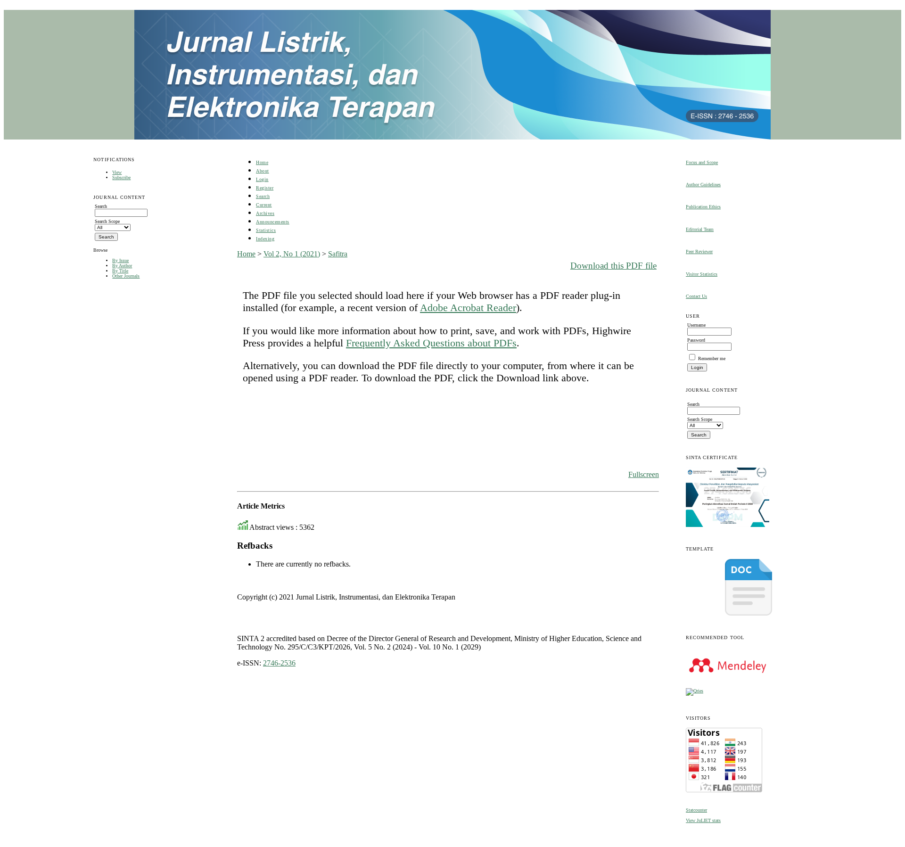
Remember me (711, 358)
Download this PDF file (613, 266)
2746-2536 (279, 663)
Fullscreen (643, 474)
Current (264, 204)
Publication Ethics (703, 206)
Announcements (272, 221)
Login (262, 179)
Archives (265, 213)
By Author (122, 265)
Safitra (337, 254)
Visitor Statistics (701, 274)
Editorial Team (700, 229)
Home (262, 162)
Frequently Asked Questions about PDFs (431, 343)
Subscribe (121, 177)
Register (264, 187)
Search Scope (107, 221)
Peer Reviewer (699, 251)
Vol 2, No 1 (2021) (291, 254)
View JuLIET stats (703, 820)
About (262, 170)
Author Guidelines (703, 184)
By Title (120, 270)
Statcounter (696, 810)
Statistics (266, 230)
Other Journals (126, 276)
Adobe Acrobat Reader (468, 307)
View (117, 172)
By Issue (120, 260)
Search (263, 196)
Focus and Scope (702, 162)
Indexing (265, 238)
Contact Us (696, 296)
